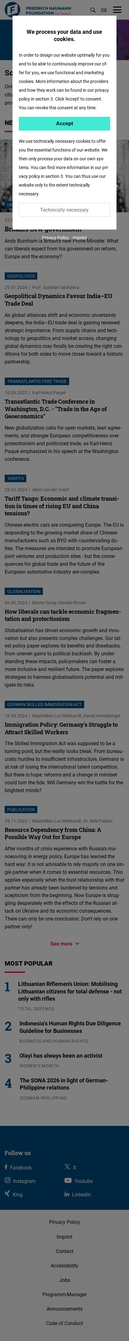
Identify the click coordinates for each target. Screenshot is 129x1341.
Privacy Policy (55, 237)
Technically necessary (64, 209)
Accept (64, 123)
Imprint (80, 237)
